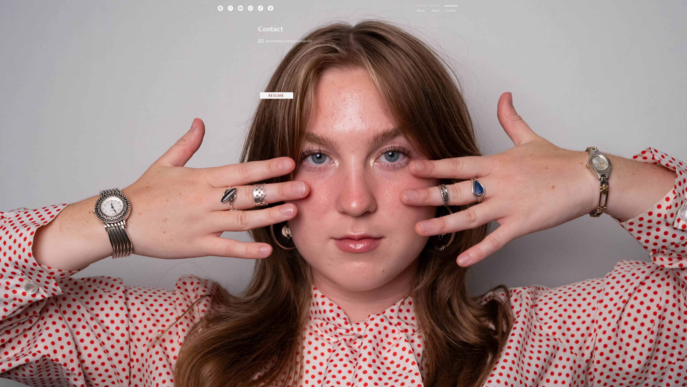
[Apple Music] (230, 8)
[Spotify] (220, 8)
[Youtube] (240, 8)
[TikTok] (260, 8)
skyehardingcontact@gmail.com (289, 41)
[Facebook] (270, 8)
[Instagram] (250, 8)
